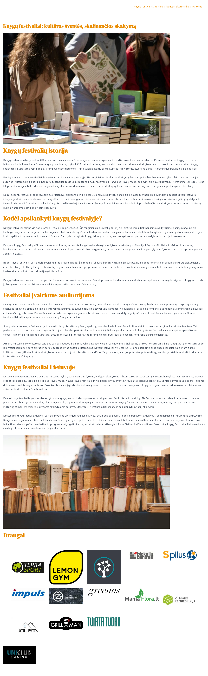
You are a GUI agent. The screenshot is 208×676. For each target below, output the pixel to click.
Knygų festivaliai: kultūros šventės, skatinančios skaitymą (168, 6)
